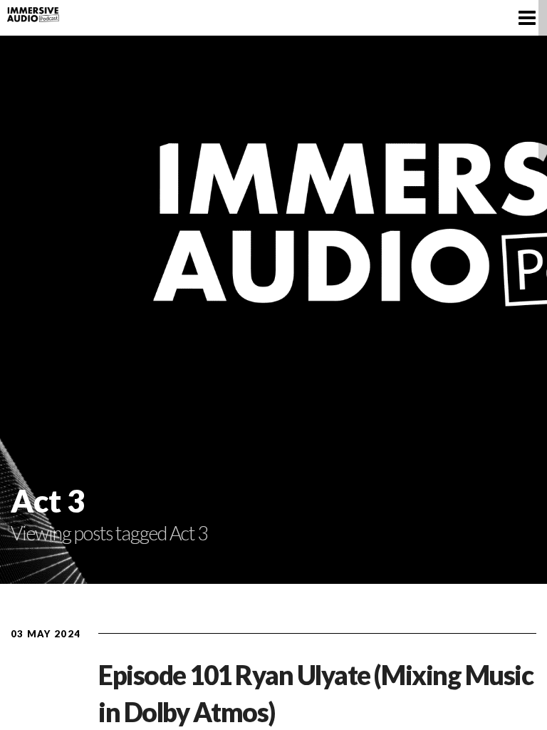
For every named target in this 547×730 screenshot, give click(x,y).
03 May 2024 (45, 633)
